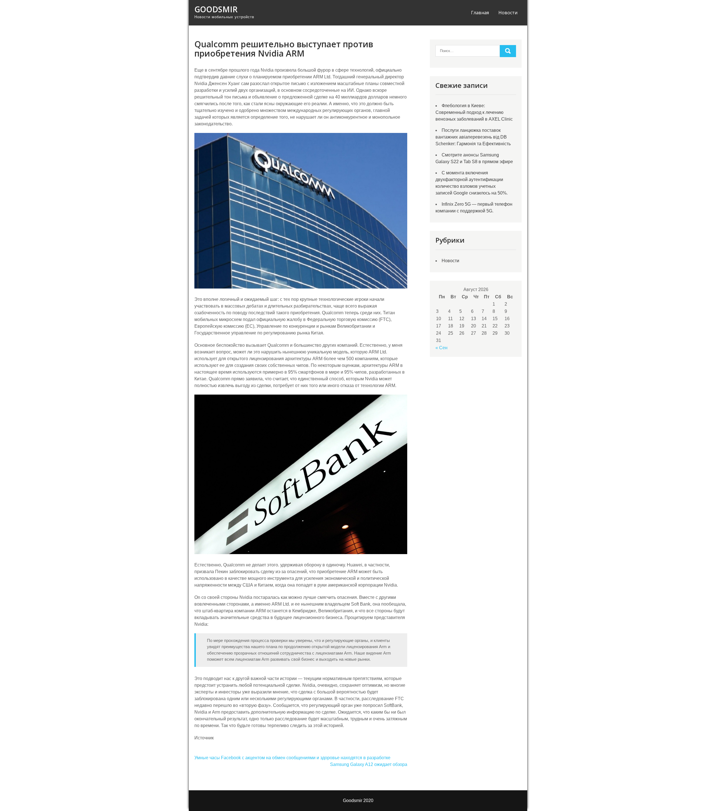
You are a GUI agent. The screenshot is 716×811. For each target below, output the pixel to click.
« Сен (441, 347)
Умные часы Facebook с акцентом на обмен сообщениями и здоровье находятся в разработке (292, 757)
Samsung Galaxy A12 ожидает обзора (368, 764)
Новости (507, 13)
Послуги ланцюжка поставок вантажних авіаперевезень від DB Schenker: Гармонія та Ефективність (473, 137)
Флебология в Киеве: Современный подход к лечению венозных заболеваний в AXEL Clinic (474, 112)
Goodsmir (215, 9)
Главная (480, 13)
